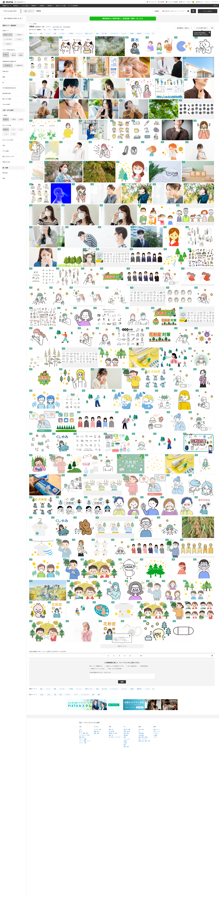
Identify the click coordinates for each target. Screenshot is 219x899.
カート (191, 2)
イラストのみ (8, 39)
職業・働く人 (97, 731)
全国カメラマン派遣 (61, 5)
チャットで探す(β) (207, 11)
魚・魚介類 (111, 731)
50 (141, 656)
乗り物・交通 (127, 729)
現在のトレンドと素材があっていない (115, 666)
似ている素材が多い (132, 666)
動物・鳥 (111, 729)
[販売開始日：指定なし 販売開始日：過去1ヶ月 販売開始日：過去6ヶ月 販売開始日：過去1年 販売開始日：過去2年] (184, 28)
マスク (75, 694)
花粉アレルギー (89, 33)
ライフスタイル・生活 (84, 735)
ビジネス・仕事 (97, 729)
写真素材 (15, 5)
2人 (21, 129)
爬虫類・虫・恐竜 (113, 733)
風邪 (99, 694)
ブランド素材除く (21, 54)
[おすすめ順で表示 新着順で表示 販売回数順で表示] (202, 28)
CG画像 (155, 735)
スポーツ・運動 (82, 739)
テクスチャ (156, 733)
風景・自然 (126, 746)
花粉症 (62, 29)
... (135, 656)
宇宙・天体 (141, 729)
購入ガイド (183, 2)
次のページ (121, 646)
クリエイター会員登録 (172, 2)
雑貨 (125, 745)
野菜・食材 (126, 733)
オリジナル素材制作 (73, 5)
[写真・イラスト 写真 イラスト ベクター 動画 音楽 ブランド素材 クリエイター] (28, 11)
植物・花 (111, 735)
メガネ (48, 694)
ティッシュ (79, 33)
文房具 (125, 743)
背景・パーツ (156, 729)
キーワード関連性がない (97, 666)
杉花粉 (131, 33)
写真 (44, 29)
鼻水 (41, 33)
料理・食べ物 (127, 731)
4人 (14, 134)
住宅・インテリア (143, 739)
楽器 (125, 737)
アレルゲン (124, 33)
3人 (6, 134)
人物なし (21, 119)
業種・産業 (96, 733)
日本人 (42, 694)
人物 (55, 694)
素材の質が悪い (144, 666)
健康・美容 (81, 737)
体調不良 (139, 33)
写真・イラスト (8, 34)
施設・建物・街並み (143, 737)
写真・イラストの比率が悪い (115, 668)
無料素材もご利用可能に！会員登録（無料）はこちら (122, 18)
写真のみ (20, 34)
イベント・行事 (82, 743)
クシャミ (48, 33)
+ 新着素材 (156, 11)
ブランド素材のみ (14, 54)
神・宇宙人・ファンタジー (115, 737)
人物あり (14, 119)
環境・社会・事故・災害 (144, 741)
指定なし (7, 54)
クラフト (155, 737)
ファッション (127, 739)
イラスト (50, 29)
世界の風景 (141, 733)
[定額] (196, 109)
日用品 (125, 741)
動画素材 (33, 5)
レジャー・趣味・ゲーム (84, 741)
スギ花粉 (70, 33)
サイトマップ (215, 2)
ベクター (20, 39)
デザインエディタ (152, 2)
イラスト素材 (24, 5)
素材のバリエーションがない (98, 668)
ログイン (215, 5)
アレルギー (62, 33)
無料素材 (50, 5)
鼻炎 (97, 33)
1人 (14, 129)
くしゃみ (147, 33)
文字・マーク (156, 731)
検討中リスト (200, 2)
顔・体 (80, 731)
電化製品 (126, 735)
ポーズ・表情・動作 (83, 733)
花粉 (55, 33)
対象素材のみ (20, 65)
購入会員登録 (161, 2)
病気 (93, 694)
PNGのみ (8, 43)
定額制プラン (6, 5)
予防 (60, 694)
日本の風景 (141, 735)
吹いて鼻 (104, 33)
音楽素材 (42, 5)
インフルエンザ (114, 33)
